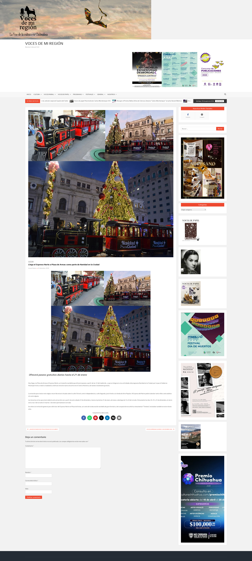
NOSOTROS (111, 94)
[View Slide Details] (179, 69)
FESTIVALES (89, 94)
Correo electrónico (31, 480)
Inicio (29, 94)
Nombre (28, 472)
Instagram (202, 117)
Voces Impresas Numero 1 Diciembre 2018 (159, 429)
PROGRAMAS (77, 94)
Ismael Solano (32, 268)
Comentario (29, 446)
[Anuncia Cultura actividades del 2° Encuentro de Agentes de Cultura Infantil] (131, 101)
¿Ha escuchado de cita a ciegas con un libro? (43, 429)
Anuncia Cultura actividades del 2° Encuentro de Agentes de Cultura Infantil (160, 101)
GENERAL (100, 94)
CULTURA (37, 94)
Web (26, 489)
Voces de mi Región (44, 43)
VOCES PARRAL (49, 94)
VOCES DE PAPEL (63, 94)
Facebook (188, 117)
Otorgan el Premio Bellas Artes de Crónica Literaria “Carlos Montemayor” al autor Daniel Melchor (95, 101)
